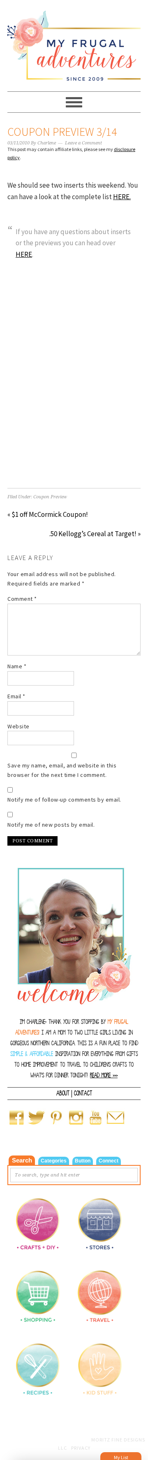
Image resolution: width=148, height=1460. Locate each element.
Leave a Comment (83, 143)
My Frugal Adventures (74, 42)
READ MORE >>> (104, 1075)
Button (82, 1161)
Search (22, 1160)
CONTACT (83, 1093)
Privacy (80, 1448)
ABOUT (62, 1093)
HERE (24, 254)
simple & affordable (31, 1054)
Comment (22, 598)
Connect (108, 1161)
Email (16, 696)
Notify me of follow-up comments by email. (64, 799)
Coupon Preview (50, 497)
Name (16, 666)
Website (18, 726)
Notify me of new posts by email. (51, 824)
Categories (54, 1161)
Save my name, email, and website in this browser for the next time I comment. (61, 770)
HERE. (122, 196)
